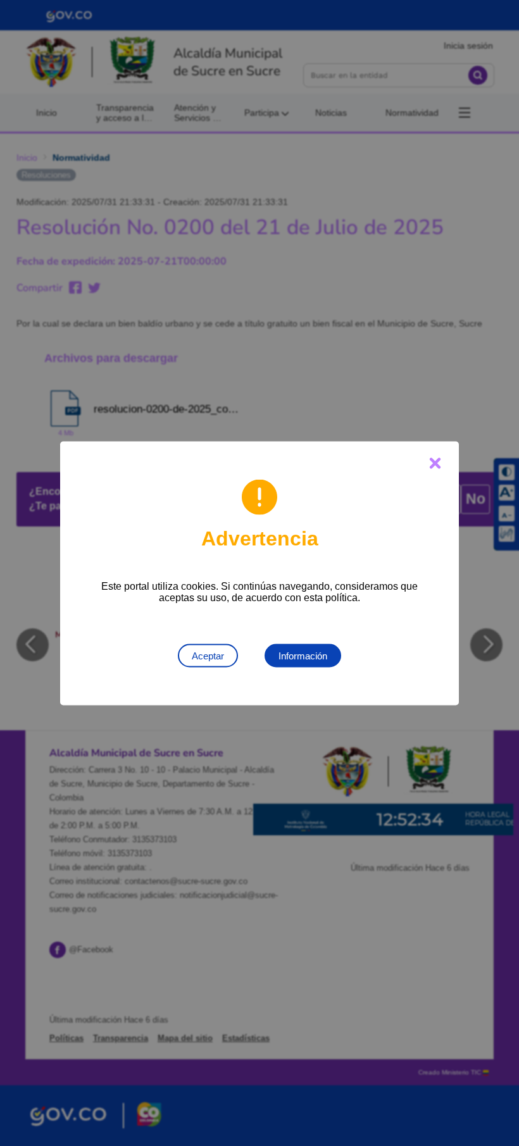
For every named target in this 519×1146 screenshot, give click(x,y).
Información (302, 655)
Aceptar (208, 655)
